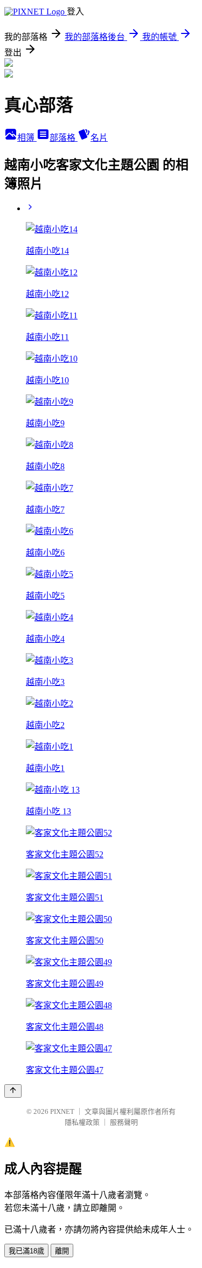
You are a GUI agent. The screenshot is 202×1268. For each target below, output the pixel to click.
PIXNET (62, 1111)
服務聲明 (124, 1122)
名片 (99, 137)
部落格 (64, 137)
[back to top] (13, 1091)
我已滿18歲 (26, 1251)
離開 (62, 1251)
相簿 (27, 137)
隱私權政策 (82, 1122)
